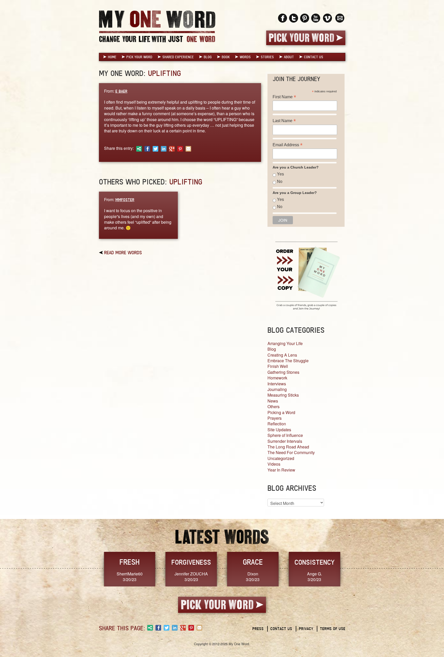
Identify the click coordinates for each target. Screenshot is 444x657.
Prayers (274, 418)
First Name (284, 97)
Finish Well (277, 366)
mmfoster (124, 199)
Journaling (277, 389)
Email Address (287, 145)
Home (112, 57)
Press (258, 628)
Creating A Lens (282, 355)
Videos (273, 464)
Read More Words (123, 252)
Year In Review (281, 470)
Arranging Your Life (285, 343)
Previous (93, 568)
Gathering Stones (283, 372)
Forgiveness (191, 562)
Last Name (284, 121)
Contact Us (313, 57)
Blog (208, 57)
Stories (267, 57)
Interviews (276, 384)
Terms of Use (332, 628)
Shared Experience (178, 57)
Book (226, 57)
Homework (277, 378)
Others (273, 406)
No (279, 181)
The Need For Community (291, 452)
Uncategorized (280, 458)
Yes (280, 174)
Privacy (306, 628)
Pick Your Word (139, 57)
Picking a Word (281, 412)
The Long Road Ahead (288, 447)
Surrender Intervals (284, 441)
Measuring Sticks (283, 395)
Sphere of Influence (285, 435)
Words (245, 57)
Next (351, 568)
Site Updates (279, 430)
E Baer (121, 91)
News (272, 401)
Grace (253, 561)
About (289, 57)
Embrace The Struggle (288, 361)
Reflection (276, 424)
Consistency (314, 562)
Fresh (129, 561)
